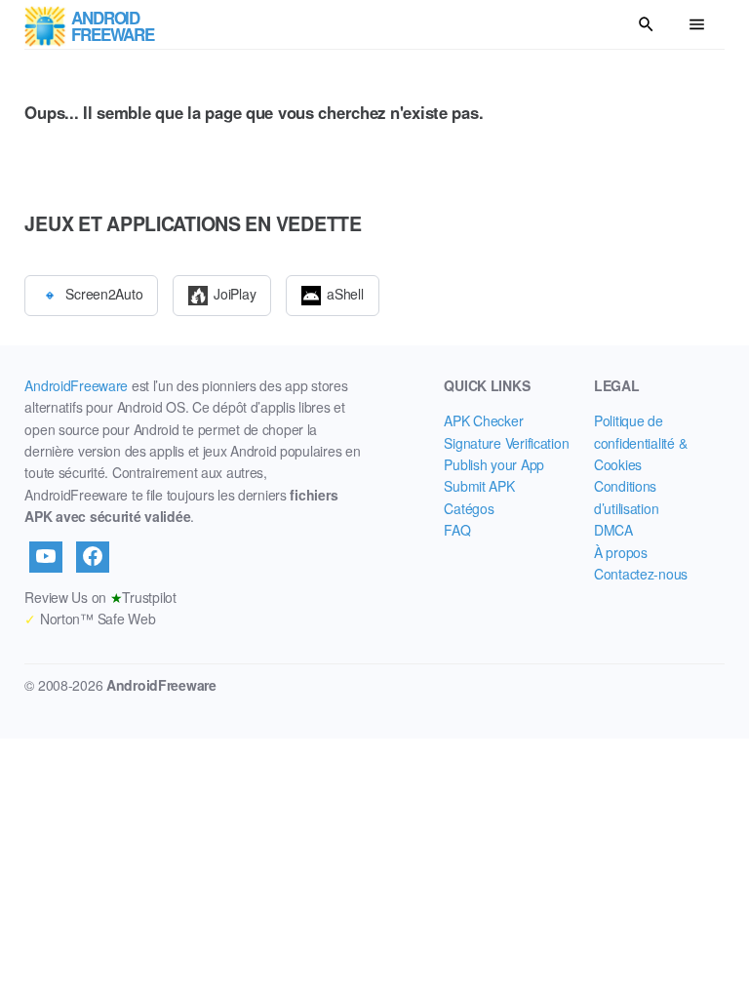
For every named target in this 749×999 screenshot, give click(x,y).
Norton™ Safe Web (89, 618)
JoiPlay (235, 292)
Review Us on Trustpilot (100, 597)
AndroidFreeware (76, 385)
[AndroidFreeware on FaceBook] (92, 557)
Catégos (468, 508)
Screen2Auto (103, 292)
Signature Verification (506, 443)
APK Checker (483, 420)
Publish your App (494, 464)
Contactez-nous (641, 573)
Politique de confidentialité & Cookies (640, 442)
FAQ (457, 529)
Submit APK (479, 486)
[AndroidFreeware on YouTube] (45, 557)
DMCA (613, 529)
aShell (345, 292)
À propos (621, 552)
